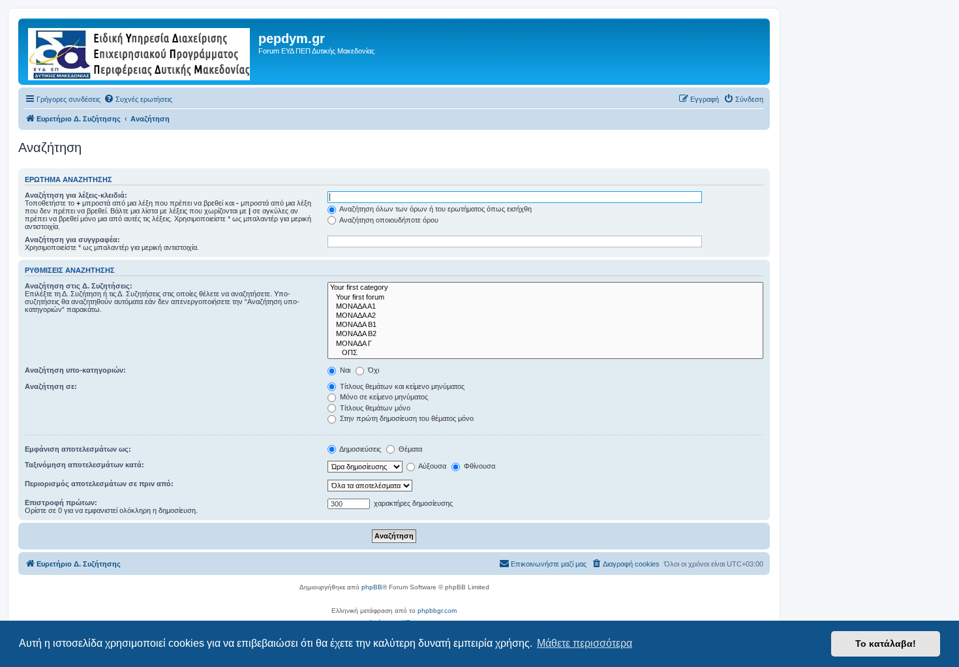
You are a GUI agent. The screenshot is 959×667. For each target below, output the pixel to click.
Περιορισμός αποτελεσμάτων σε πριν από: (99, 484)
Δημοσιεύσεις (359, 449)
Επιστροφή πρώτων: (61, 502)
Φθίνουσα (478, 466)
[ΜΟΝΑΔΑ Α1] (545, 306)
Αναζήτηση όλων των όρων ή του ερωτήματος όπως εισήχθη (435, 209)
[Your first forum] (545, 297)
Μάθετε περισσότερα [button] (584, 643)
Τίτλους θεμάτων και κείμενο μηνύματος (401, 386)
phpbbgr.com (437, 610)
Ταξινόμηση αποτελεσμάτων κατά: (84, 465)
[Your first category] (545, 287)
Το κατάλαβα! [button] (885, 643)
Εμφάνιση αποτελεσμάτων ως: (78, 449)
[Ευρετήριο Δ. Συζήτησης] (140, 52)
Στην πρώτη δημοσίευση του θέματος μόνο (406, 418)
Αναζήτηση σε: (51, 386)
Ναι (344, 370)
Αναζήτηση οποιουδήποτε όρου (388, 220)
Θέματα (409, 449)
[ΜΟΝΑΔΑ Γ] (545, 344)
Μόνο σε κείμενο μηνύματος (383, 397)
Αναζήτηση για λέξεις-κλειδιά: (76, 195)
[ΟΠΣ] (545, 353)
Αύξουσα (431, 466)
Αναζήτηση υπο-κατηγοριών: (75, 370)
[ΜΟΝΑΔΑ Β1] (545, 325)
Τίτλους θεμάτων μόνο (374, 408)
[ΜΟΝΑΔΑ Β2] (545, 334)
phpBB (371, 587)
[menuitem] (138, 99)
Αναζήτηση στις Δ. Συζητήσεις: (78, 286)
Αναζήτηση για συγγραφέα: (72, 239)
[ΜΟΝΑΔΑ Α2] (545, 315)
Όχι (372, 370)
